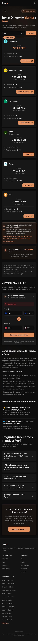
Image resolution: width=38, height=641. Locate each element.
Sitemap (23, 572)
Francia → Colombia (8, 597)
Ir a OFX (27, 216)
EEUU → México (7, 600)
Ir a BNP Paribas (24, 122)
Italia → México (6, 613)
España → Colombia (8, 584)
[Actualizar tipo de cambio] (32, 296)
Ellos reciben (8, 324)
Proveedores (6, 568)
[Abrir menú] (34, 3)
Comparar (31, 33)
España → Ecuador (8, 610)
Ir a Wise (27, 154)
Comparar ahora (17, 529)
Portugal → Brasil (7, 616)
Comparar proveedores (19, 335)
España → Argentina (8, 607)
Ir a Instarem (26, 61)
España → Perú (6, 593)
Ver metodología (8, 241)
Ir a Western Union (24, 92)
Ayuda (23, 562)
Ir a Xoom (27, 185)
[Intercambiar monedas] (19, 319)
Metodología (25, 565)
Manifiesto (24, 568)
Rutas (3, 562)
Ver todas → (6, 623)
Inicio (5, 11)
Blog (22, 559)
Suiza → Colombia (7, 620)
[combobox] (28, 313)
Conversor (5, 565)
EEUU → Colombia (7, 603)
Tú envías (7, 309)
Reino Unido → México (9, 590)
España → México (7, 580)
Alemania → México (8, 587)
